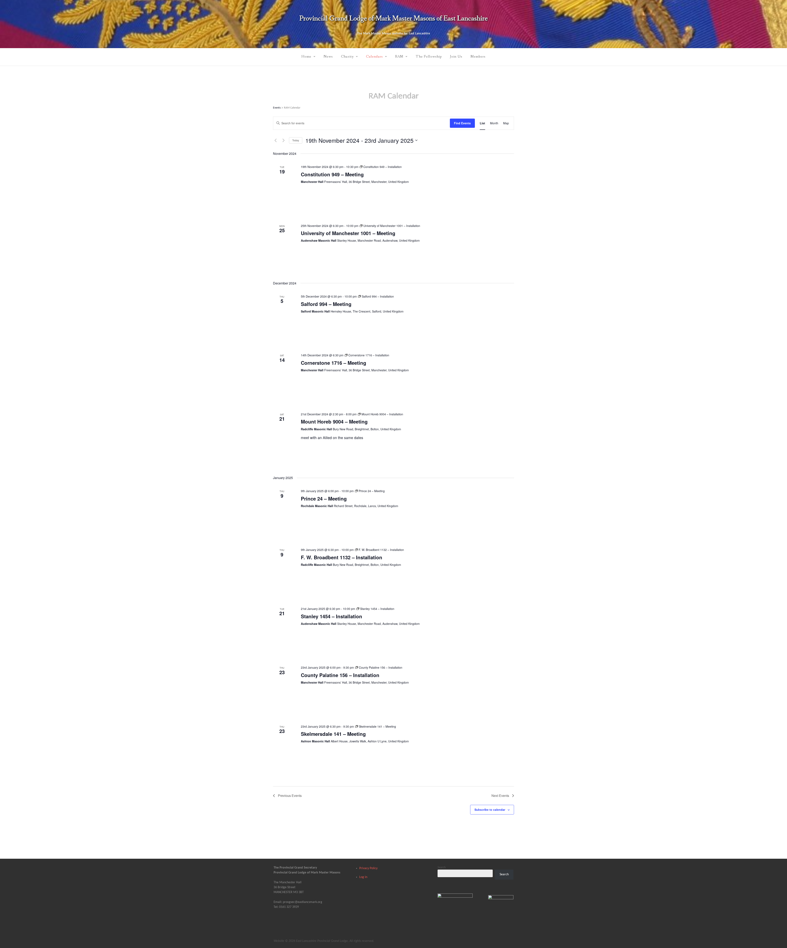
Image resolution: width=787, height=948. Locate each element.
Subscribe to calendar (489, 810)
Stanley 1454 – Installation (331, 616)
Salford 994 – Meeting (326, 303)
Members (478, 56)
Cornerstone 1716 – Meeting (333, 362)
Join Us (456, 56)
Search (442, 867)
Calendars (374, 56)
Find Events (462, 123)
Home (306, 56)
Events (277, 107)
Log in (363, 877)
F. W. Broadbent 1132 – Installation (341, 557)
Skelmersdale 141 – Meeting (333, 733)
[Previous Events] (275, 140)
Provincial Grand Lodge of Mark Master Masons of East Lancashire (393, 18)
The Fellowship (429, 56)
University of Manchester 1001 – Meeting (348, 233)
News (328, 56)
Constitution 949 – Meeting (332, 174)
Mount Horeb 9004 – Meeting (334, 421)
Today (295, 140)
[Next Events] (283, 140)
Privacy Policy (368, 868)
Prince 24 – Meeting (324, 498)
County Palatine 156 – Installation (340, 675)
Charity (347, 56)
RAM (399, 56)
